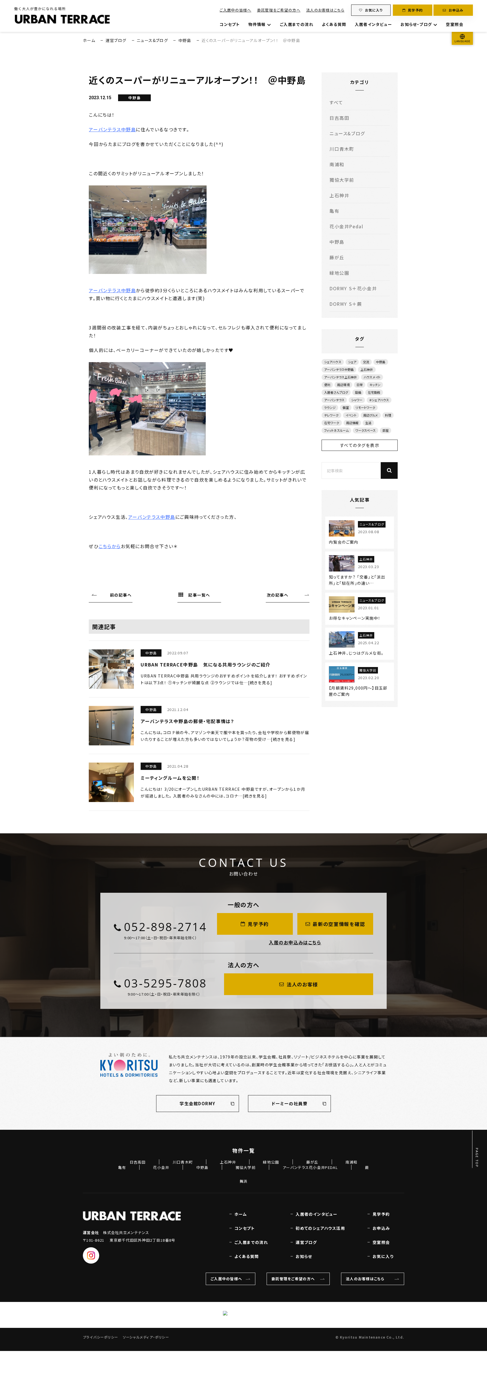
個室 (345, 407)
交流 (366, 362)
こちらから (110, 546)
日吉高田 (339, 117)
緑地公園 (339, 272)
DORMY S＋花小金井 (353, 288)
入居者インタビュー (373, 24)
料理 (388, 415)
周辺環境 (343, 384)
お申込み (456, 10)
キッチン (374, 384)
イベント (351, 415)
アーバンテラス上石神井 (340, 377)
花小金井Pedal (346, 226)
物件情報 (257, 24)
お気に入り (374, 10)
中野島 (184, 40)
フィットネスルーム (336, 430)
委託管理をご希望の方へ (278, 10)
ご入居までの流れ (296, 24)
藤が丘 (336, 257)
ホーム (89, 40)
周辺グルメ (370, 415)
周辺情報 (352, 422)
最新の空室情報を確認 (339, 923)
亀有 (334, 210)
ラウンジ (330, 407)
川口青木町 (341, 148)
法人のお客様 (302, 984)
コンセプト (230, 24)
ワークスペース (365, 430)
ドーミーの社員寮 (289, 1103)
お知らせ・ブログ (416, 24)
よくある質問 (334, 24)
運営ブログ (116, 40)
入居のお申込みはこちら (295, 942)
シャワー (356, 400)
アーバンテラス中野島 (112, 129)
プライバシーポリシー (100, 1337)
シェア (352, 362)
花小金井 (161, 1167)
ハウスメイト (372, 377)
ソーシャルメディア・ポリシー (146, 1337)
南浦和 (336, 164)
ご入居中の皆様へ (235, 10)
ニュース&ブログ (152, 40)
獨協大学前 (341, 179)
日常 (360, 384)
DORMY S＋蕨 (345, 303)
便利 (327, 384)
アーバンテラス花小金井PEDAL (310, 1167)
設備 (358, 392)
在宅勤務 (374, 392)
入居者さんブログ (336, 392)
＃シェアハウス (379, 400)
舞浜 (244, 1181)
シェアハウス (332, 362)
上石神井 (339, 195)
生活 (368, 422)
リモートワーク (365, 407)
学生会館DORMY (198, 1103)
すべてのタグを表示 (360, 445)
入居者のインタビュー (316, 1214)
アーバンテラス (334, 400)
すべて (336, 102)
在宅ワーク (331, 422)
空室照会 (454, 24)
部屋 (385, 430)
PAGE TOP (477, 1158)
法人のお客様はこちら (325, 10)
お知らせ (304, 1256)
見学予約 (415, 10)
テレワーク (331, 415)
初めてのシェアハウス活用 (320, 1228)
